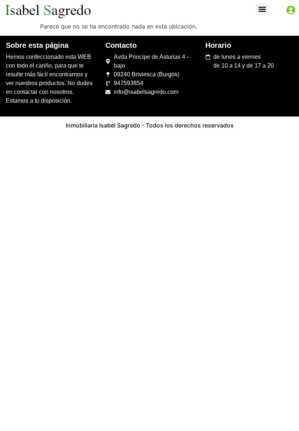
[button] (262, 9)
